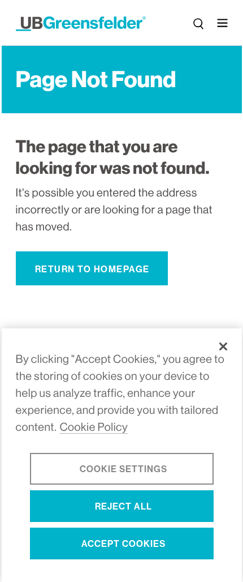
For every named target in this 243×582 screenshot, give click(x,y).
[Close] (223, 346)
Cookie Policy (93, 427)
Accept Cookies (123, 543)
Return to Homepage (92, 269)
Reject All (123, 506)
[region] (122, 455)
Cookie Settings (123, 469)
